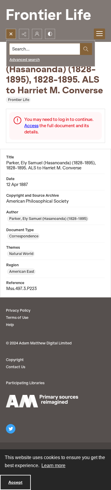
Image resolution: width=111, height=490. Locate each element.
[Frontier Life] (53, 14)
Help (10, 324)
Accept (15, 482)
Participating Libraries (25, 383)
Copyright (15, 359)
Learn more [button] (53, 465)
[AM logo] (42, 401)
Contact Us (15, 367)
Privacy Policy (18, 310)
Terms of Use (17, 317)
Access (31, 125)
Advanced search (24, 59)
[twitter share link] (10, 429)
